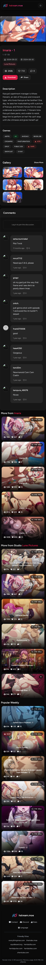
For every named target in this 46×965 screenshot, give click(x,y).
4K (16, 136)
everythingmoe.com (17, 940)
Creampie (9, 141)
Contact (14, 922)
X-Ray (20, 151)
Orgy (7, 146)
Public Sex (18, 146)
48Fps (7, 136)
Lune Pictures (9, 64)
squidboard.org (16, 944)
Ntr (38, 141)
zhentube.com (23, 952)
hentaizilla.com (30, 944)
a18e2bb (23, 962)
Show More (38, 162)
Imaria (17, 413)
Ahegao (25, 136)
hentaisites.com (30, 948)
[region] (23, 29)
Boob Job (37, 136)
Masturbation (24, 141)
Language (24, 928)
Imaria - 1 (9, 50)
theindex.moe (31, 940)
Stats (35, 922)
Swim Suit (9, 151)
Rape (32, 146)
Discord (26, 922)
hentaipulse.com (15, 948)
